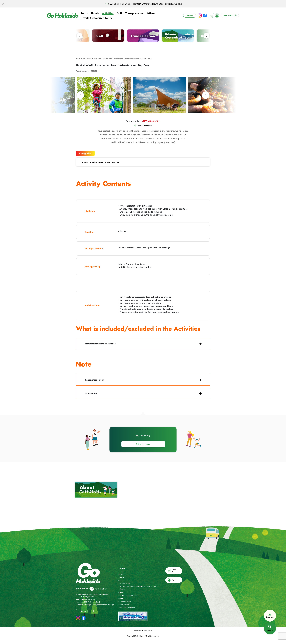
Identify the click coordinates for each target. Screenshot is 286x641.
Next (206, 35)
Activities (108, 13)
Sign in (174, 580)
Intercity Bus (151, 586)
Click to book (143, 444)
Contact (189, 15)
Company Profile (124, 602)
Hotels (95, 13)
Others (151, 13)
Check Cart (174, 570)
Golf (119, 13)
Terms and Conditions (126, 607)
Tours (84, 13)
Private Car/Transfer (127, 586)
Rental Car (141, 586)
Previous (79, 35)
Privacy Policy (123, 604)
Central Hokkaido (144, 125)
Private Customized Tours (96, 17)
